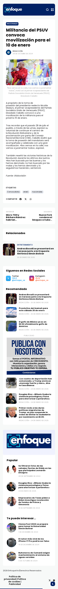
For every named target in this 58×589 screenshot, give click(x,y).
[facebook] (20, 199)
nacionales (37, 192)
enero (25, 192)
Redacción (18, 51)
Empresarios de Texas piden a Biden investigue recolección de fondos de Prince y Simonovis (34, 501)
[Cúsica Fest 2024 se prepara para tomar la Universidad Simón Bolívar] (11, 527)
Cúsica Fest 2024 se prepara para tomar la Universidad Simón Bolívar (33, 526)
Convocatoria (13, 192)
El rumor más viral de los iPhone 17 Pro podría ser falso (33, 540)
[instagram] (54, 580)
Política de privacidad (12, 578)
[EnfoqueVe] (13, 10)
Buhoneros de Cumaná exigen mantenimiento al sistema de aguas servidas (34, 555)
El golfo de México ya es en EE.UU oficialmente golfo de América (33, 324)
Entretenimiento (25, 245)
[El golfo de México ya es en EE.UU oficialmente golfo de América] (11, 326)
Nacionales (12, 24)
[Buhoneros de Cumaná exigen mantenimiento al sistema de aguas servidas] (11, 556)
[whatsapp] (31, 199)
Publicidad (15, 584)
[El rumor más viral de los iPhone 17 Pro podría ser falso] (11, 542)
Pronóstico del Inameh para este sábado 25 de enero (33, 309)
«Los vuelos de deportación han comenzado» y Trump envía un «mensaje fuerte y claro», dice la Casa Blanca (35, 382)
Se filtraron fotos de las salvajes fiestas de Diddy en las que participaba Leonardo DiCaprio (34, 469)
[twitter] (26, 199)
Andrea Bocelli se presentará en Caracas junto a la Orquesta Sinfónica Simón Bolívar (35, 251)
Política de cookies (17, 580)
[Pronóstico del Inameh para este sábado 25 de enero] (11, 312)
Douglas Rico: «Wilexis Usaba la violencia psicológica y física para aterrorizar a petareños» (35, 396)
